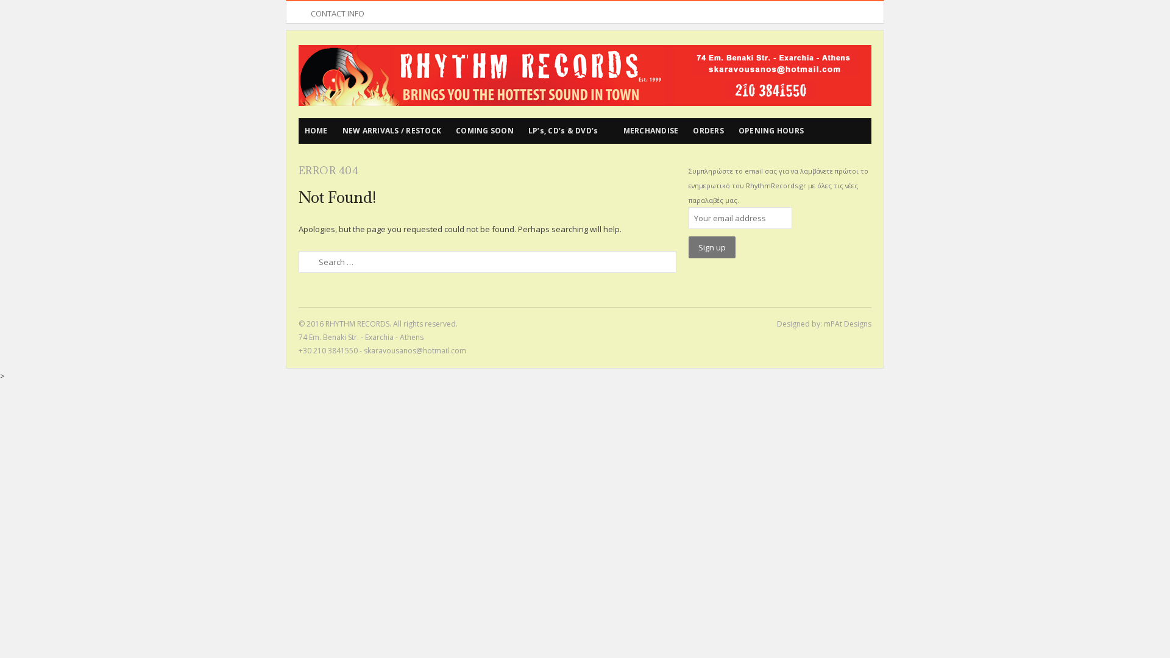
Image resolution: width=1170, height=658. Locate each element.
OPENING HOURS (771, 131)
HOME (316, 131)
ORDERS (708, 131)
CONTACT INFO (337, 13)
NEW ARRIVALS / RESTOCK (392, 131)
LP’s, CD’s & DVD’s (563, 131)
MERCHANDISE (651, 131)
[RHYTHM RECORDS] (585, 75)
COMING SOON (485, 131)
